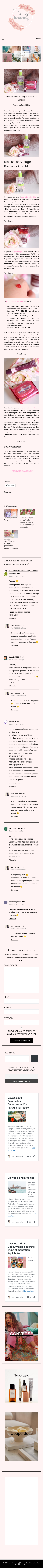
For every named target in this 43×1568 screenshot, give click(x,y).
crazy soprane (15, 902)
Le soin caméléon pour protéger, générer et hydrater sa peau (11, 543)
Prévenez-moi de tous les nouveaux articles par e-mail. (21, 1032)
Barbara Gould (22, 113)
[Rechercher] (34, 1058)
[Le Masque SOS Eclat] (11, 513)
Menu (38, 38)
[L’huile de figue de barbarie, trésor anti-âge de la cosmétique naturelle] (27, 513)
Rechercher (10, 1053)
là (30, 461)
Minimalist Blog (34, 1563)
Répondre (12, 618)
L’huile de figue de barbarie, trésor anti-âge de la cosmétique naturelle (27, 522)
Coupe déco (21, 1433)
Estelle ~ (12, 573)
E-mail (7, 1008)
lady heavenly (16, 625)
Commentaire (11, 965)
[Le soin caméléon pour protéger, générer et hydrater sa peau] (11, 534)
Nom (6, 997)
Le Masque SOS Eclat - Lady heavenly (22, 570)
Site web (8, 1018)
